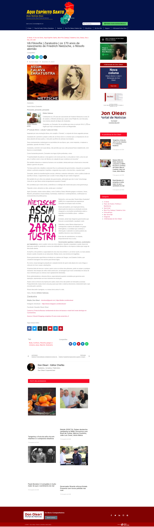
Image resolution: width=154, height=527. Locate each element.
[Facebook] (29, 328)
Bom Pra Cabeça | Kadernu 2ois (73, 28)
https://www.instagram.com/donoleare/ (54, 304)
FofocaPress (88, 28)
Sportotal (59, 28)
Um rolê (32, 40)
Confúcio (36, 343)
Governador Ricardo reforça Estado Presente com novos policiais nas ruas (73, 488)
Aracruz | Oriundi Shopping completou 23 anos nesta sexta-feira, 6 (48, 316)
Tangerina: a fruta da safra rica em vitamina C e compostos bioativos (41, 437)
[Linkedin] (55, 328)
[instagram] (123, 515)
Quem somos (29, 23)
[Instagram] (40, 328)
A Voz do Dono (38, 38)
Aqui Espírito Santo (50, 38)
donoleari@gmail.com (38, 23)
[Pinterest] (60, 328)
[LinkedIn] (119, 515)
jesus (37, 345)
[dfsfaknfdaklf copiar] (113, 59)
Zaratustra (49, 345)
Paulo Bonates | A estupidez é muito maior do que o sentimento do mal (42, 485)
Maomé (42, 345)
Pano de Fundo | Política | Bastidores (44, 28)
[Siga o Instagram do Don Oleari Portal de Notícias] (103, 40)
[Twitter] (34, 328)
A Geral (29, 28)
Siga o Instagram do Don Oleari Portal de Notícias (114, 39)
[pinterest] (127, 515)
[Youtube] (50, 328)
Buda (30, 343)
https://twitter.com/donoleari (64, 300)
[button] (29, 57)
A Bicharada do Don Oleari (120, 28)
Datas (82, 38)
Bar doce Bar (98, 28)
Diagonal (107, 28)
